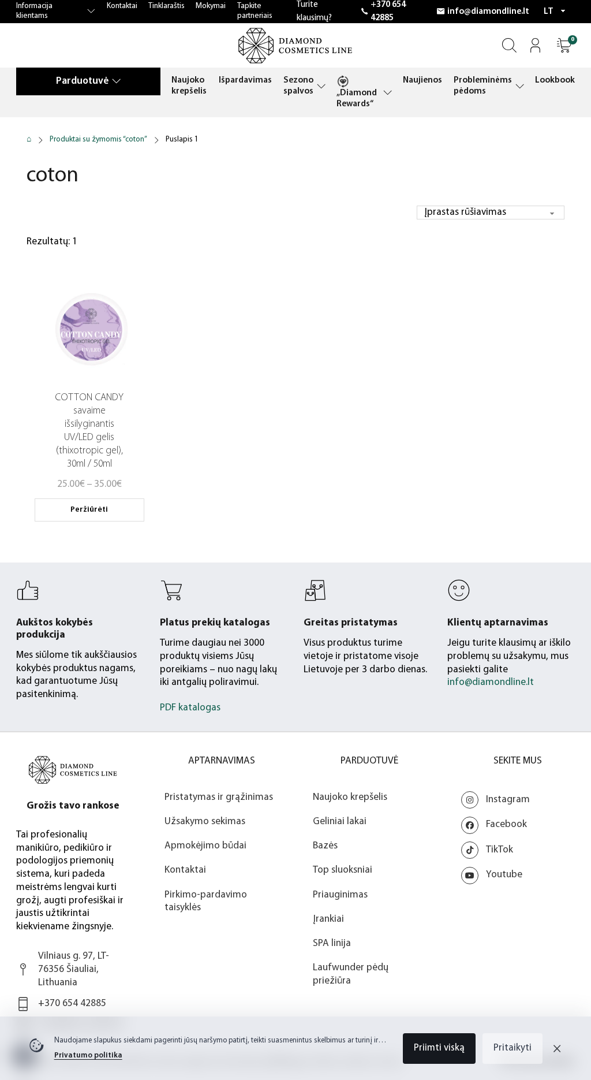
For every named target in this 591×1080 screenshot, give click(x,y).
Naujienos (422, 80)
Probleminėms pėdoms (483, 86)
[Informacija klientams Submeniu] (91, 12)
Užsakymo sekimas (204, 821)
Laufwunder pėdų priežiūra (350, 974)
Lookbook (555, 80)
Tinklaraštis (166, 6)
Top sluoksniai (342, 870)
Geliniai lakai (339, 821)
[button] (564, 45)
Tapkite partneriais (254, 11)
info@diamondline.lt (488, 11)
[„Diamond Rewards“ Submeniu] (387, 92)
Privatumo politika (88, 1055)
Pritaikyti (512, 1048)
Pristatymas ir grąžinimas (218, 797)
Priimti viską (439, 1048)
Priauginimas (340, 895)
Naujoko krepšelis (189, 86)
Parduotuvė (82, 81)
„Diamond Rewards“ (356, 98)
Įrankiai (328, 919)
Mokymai (211, 6)
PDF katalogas (190, 708)
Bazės (325, 846)
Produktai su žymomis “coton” (98, 139)
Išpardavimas (245, 80)
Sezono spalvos (298, 86)
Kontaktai (122, 6)
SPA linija (332, 943)
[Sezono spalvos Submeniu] (321, 86)
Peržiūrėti (89, 509)
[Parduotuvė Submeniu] (116, 81)
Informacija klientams (34, 11)
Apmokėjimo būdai (205, 846)
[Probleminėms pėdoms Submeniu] (519, 86)
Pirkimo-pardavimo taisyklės (205, 901)
